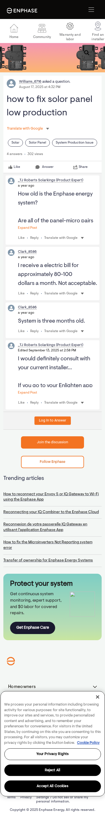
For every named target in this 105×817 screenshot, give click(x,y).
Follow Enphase (52, 462)
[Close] (97, 697)
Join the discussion (52, 442)
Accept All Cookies (52, 786)
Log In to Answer (52, 420)
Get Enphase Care (32, 628)
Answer (47, 167)
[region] (52, 744)
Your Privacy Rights (52, 754)
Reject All (52, 770)
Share (83, 167)
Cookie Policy (88, 743)
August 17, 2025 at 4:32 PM (39, 87)
